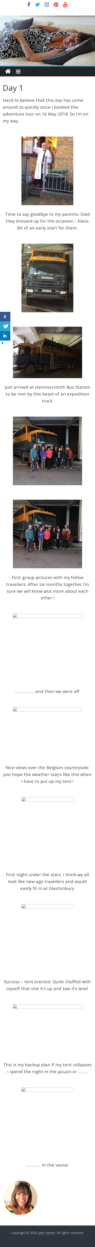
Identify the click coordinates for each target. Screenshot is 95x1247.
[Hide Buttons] (2, 343)
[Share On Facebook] (5, 316)
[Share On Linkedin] (5, 336)
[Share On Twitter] (5, 326)
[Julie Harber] (8, 71)
